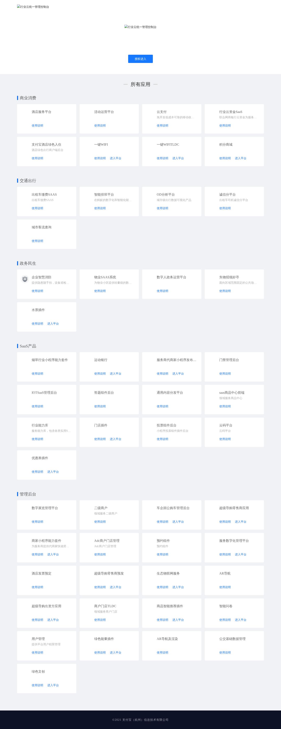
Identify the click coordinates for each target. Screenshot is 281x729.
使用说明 (37, 125)
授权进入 (140, 58)
